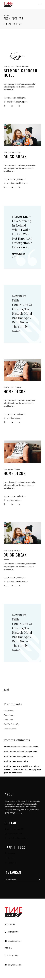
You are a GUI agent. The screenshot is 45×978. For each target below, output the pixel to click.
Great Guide (8, 719)
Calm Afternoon (10, 728)
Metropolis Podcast (25, 756)
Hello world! (9, 710)
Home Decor (15, 391)
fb (6, 813)
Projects (25, 66)
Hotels (18, 66)
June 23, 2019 (9, 152)
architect (11, 101)
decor (19, 418)
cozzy (18, 101)
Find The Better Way (11, 724)
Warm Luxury (9, 715)
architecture (22, 183)
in (21, 813)
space (24, 101)
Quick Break (15, 156)
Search (6, 689)
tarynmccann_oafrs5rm (15, 97)
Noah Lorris (9, 751)
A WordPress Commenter (14, 746)
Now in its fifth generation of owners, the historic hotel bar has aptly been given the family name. (22, 313)
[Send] (40, 880)
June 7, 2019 (8, 469)
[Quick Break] (22, 135)
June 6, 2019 (8, 550)
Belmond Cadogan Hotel (20, 73)
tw (13, 813)
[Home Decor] (22, 370)
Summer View (22, 761)
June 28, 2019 (9, 66)
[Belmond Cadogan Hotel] (17, 56)
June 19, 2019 (9, 387)
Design (18, 152)
